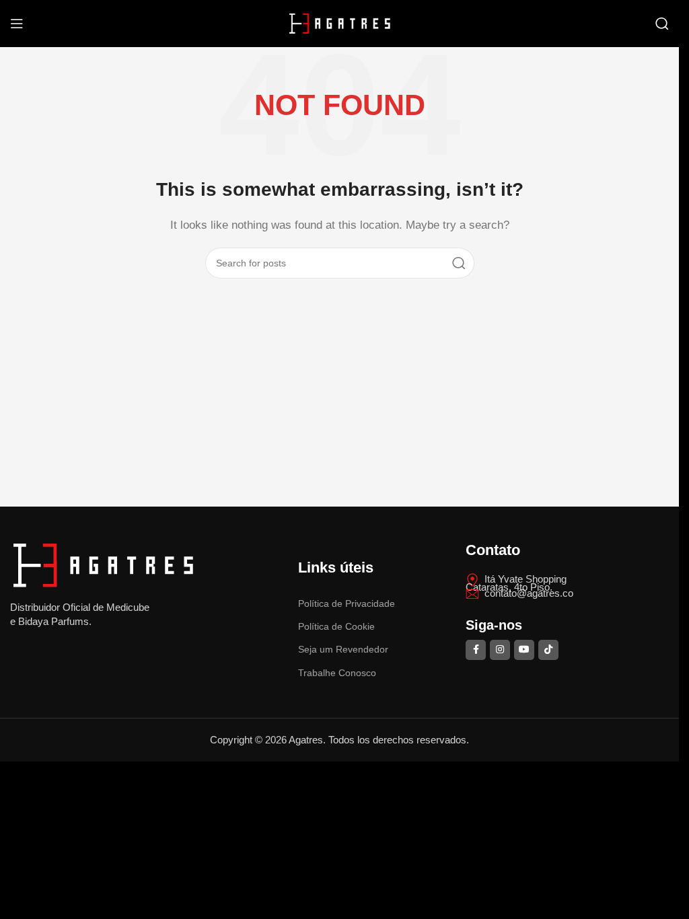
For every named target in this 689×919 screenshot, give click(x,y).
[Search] (662, 23)
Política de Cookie (336, 626)
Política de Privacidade (346, 603)
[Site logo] (339, 22)
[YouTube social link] (524, 650)
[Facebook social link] (476, 650)
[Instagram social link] (500, 650)
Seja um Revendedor (343, 649)
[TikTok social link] (548, 650)
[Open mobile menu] (16, 23)
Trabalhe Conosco (337, 672)
